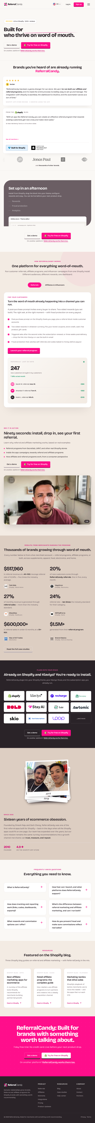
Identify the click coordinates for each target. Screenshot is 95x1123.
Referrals (41, 1089)
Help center (61, 1096)
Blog (58, 1089)
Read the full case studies (18, 649)
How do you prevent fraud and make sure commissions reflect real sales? (67, 924)
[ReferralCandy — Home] (13, 4)
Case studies (62, 1092)
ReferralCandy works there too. (33, 51)
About (78, 1089)
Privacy (83, 1117)
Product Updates (44, 1107)
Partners (79, 1096)
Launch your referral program (24, 350)
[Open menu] (88, 4)
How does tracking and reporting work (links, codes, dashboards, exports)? (22, 907)
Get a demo (12, 45)
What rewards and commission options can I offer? (22, 923)
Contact (79, 1092)
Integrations (42, 1099)
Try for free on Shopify (37, 45)
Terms (89, 1117)
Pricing (40, 1103)
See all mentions (12, 139)
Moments (41, 1096)
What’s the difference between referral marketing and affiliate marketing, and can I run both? (67, 907)
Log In (68, 4)
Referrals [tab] (34, 285)
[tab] (35, 192)
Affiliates (41, 1092)
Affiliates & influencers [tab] (54, 285)
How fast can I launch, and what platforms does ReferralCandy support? (67, 890)
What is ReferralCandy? (18, 887)
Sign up (79, 4)
